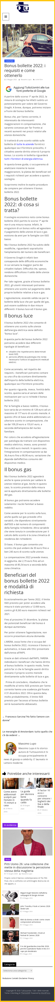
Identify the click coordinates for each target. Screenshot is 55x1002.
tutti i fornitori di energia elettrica (23, 158)
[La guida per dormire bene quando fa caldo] (27, 779)
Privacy (31, 978)
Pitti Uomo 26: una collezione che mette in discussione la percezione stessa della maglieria (27, 867)
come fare (39, 79)
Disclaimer (23, 978)
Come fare (9, 61)
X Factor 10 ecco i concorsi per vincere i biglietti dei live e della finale (44, 798)
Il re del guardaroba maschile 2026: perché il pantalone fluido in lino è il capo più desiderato (34, 948)
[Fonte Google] (27, 89)
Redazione (6, 978)
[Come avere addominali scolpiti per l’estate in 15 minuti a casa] (10, 779)
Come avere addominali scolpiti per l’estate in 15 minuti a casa (10, 798)
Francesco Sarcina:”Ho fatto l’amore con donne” (25, 718)
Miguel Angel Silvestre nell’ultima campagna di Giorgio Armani (33, 894)
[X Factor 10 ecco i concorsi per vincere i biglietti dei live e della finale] (44, 779)
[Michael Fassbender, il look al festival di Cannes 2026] (10, 932)
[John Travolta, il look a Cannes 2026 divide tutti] (10, 905)
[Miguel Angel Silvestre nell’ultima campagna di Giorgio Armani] (10, 891)
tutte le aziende (25, 144)
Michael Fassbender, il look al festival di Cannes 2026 (32, 934)
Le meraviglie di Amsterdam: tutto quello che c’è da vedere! (27, 733)
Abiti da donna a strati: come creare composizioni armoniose (35, 920)
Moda (8, 859)
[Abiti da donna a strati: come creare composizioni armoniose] (10, 918)
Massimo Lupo (26, 79)
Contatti (15, 978)
